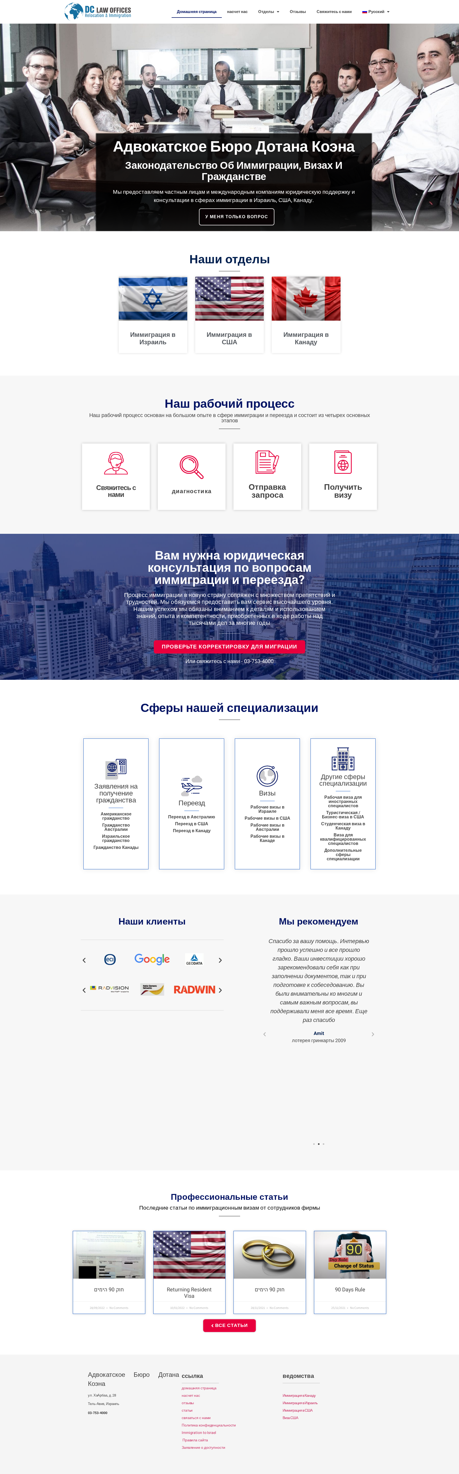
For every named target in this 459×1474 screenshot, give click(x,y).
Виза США (290, 1418)
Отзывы (298, 11)
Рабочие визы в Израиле (267, 809)
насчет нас (237, 11)
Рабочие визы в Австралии (267, 827)
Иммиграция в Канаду (306, 338)
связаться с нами (196, 1418)
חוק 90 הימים (109, 1289)
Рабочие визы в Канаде (267, 838)
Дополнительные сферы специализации (343, 854)
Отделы (266, 11)
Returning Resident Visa (189, 1293)
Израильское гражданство (116, 838)
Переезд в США (191, 824)
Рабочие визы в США (267, 818)
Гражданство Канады (116, 847)
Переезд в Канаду (192, 831)
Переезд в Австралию (191, 817)
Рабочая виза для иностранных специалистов (343, 801)
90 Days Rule (350, 1289)
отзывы (188, 1403)
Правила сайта (195, 1440)
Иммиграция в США (229, 338)
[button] (84, 960)
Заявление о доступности (203, 1447)
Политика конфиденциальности (209, 1425)
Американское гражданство (116, 816)
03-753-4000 (97, 1412)
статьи (187, 1410)
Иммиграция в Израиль (153, 338)
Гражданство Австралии (116, 827)
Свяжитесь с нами (334, 11)
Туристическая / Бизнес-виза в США (343, 815)
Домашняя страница (196, 11)
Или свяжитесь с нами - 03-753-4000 (229, 661)
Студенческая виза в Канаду (343, 826)
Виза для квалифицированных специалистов (343, 839)
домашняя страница (199, 1388)
